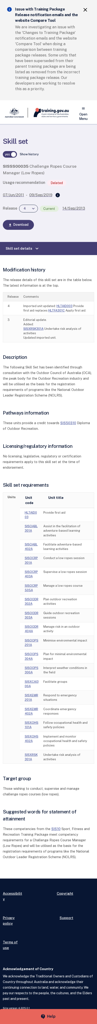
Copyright (65, 893)
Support (66, 918)
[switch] (10, 154)
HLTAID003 (65, 306)
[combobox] (28, 208)
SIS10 (56, 829)
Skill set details (23, 248)
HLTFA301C (56, 310)
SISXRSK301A (33, 328)
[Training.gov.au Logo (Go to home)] (48, 113)
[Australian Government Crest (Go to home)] (15, 113)
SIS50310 (68, 423)
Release (10, 208)
